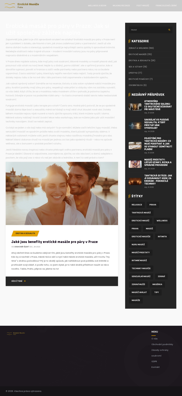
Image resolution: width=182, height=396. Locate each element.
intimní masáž (139, 261)
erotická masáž (140, 221)
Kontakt (155, 367)
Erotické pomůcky (141, 79)
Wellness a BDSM (97, 6)
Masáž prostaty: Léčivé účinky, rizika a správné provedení (157, 162)
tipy (156, 292)
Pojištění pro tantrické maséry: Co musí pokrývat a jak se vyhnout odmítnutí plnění (158, 143)
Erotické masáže (140, 54)
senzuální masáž (141, 277)
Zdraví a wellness (141, 48)
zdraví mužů (138, 284)
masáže (136, 300)
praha (135, 229)
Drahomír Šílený (22, 247)
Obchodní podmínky (162, 344)
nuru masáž (138, 245)
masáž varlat (139, 292)
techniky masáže (141, 269)
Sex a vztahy (138, 66)
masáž (149, 229)
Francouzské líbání (166, 6)
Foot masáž (142, 6)
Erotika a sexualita (25, 233)
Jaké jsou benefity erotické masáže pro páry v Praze (54, 242)
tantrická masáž (141, 213)
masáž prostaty (141, 253)
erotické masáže (141, 237)
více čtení (17, 281)
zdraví (161, 277)
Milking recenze (121, 6)
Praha (152, 205)
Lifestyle (135, 72)
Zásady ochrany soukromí (159, 353)
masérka (157, 284)
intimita (162, 237)
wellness (162, 221)
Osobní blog (138, 85)
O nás (154, 338)
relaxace (137, 205)
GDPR (154, 361)
